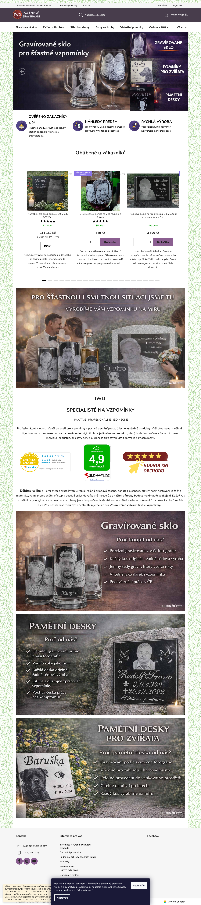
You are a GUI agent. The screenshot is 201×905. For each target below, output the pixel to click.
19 (157, 280)
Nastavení (62, 897)
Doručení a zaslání (69, 875)
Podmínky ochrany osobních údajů (78, 857)
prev (18, 225)
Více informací (85, 890)
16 (139, 280)
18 (151, 280)
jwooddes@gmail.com (35, 845)
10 (103, 280)
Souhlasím (139, 885)
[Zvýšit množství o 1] (98, 242)
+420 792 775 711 (33, 852)
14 (127, 280)
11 (109, 280)
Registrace (177, 5)
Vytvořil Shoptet (176, 901)
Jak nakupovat (67, 866)
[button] (22, 71)
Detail (47, 246)
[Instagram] (26, 861)
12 (115, 280)
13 (121, 280)
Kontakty (64, 861)
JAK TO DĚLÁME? (69, 870)
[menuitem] (26, 27)
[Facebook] (19, 861)
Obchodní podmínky (68, 5)
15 (133, 280)
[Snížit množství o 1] (83, 242)
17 (145, 280)
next (182, 225)
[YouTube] (34, 861)
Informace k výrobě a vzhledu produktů (34, 5)
